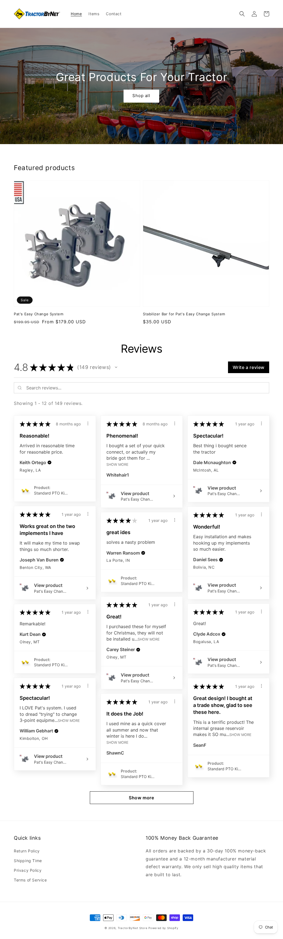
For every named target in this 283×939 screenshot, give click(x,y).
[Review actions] (88, 423)
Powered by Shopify (163, 928)
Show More (117, 464)
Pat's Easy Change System (38, 314)
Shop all (141, 95)
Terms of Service (30, 880)
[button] (242, 14)
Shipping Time (28, 860)
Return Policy (27, 851)
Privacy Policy (27, 870)
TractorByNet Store (133, 928)
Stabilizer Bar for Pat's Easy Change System (184, 314)
